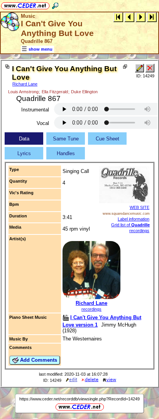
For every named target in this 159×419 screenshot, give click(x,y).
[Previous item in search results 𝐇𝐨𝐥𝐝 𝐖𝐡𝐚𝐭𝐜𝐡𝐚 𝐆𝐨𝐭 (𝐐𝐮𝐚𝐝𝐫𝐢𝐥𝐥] (129, 17)
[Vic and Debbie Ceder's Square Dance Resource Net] (25, 4)
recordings (91, 309)
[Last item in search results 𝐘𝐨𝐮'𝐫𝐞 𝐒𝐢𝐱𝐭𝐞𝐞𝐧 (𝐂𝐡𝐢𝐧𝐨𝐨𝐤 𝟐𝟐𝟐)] (152, 17)
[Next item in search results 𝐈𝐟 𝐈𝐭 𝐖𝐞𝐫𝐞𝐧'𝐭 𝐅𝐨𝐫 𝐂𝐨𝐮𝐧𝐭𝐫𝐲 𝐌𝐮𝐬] (140, 17)
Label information (133, 219)
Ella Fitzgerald (55, 91)
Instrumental (35, 110)
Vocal (43, 123)
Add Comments (38, 360)
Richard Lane (24, 84)
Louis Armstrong (23, 91)
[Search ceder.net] (55, 4)
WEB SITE (139, 207)
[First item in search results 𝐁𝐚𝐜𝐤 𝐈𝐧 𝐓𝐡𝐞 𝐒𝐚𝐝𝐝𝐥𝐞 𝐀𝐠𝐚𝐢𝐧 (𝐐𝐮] (118, 17)
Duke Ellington (84, 91)
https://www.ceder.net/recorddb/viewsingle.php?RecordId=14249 (79, 399)
